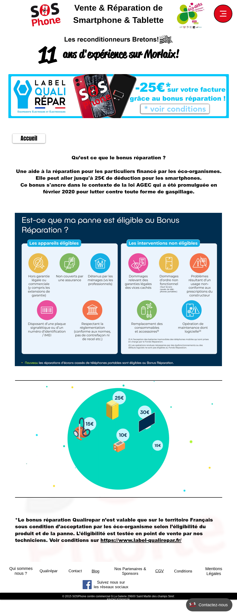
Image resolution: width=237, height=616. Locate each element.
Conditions (183, 571)
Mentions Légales (213, 571)
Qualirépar (49, 571)
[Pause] (21, 491)
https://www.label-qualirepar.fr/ (140, 540)
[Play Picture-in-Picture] (208, 491)
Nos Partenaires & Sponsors (130, 571)
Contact (75, 571)
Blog (95, 571)
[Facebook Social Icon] (87, 584)
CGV (159, 571)
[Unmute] (29, 491)
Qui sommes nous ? (21, 571)
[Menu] (223, 14)
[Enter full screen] (216, 491)
